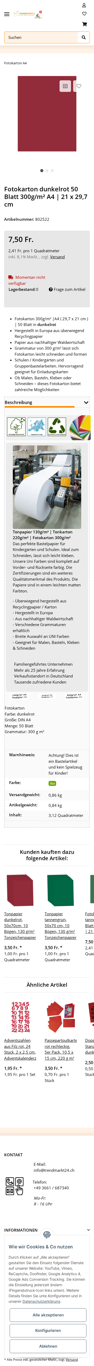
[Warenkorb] (84, 24)
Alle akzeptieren (48, 1314)
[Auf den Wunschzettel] (79, 86)
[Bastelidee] (19, 695)
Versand (57, 256)
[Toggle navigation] (6, 12)
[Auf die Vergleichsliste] (65, 86)
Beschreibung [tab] (18, 402)
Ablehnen (48, 1346)
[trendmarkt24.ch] (28, 15)
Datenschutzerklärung (41, 1301)
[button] (84, 5)
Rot (52, 783)
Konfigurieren (48, 1330)
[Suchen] (84, 37)
